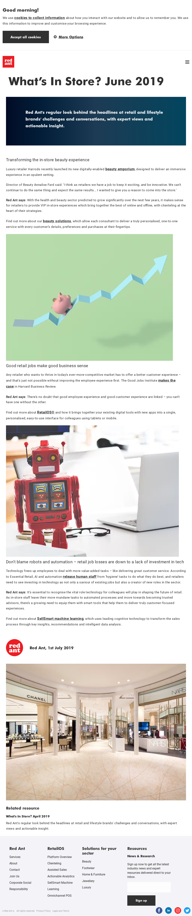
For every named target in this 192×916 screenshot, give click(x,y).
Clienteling (54, 863)
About (13, 863)
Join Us (14, 876)
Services (14, 857)
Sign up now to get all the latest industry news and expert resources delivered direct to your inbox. (149, 871)
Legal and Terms (60, 911)
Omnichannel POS (59, 895)
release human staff (80, 576)
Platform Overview (59, 857)
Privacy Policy (43, 911)
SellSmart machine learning (60, 618)
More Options (71, 37)
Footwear (88, 868)
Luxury (86, 887)
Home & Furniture (93, 874)
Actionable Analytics (60, 876)
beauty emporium (120, 169)
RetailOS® (45, 412)
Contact (14, 870)
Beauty (86, 861)
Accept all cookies (25, 37)
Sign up (141, 900)
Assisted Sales (57, 870)
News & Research (141, 856)
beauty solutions (57, 221)
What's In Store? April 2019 (28, 816)
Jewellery (88, 881)
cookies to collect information (39, 18)
